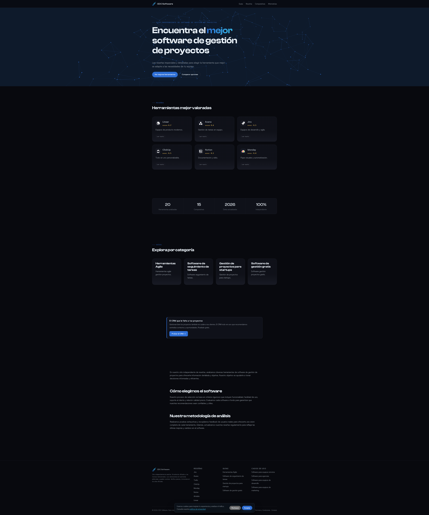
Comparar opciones (190, 74)
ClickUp (196, 484)
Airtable (197, 496)
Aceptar (247, 508)
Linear (196, 500)
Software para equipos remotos (263, 472)
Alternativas (272, 4)
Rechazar (235, 508)
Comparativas (260, 4)
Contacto (274, 510)
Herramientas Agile (230, 472)
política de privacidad (198, 509)
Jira (195, 472)
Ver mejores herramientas (165, 74)
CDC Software (165, 4)
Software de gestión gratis (232, 490)
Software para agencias (260, 476)
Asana (196, 476)
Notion (196, 492)
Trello (196, 480)
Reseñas (249, 4)
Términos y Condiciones (262, 510)
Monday (197, 488)
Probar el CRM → (179, 334)
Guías (241, 4)
